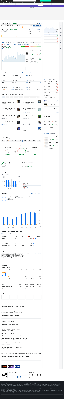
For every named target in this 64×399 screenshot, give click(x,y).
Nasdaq (45, 40)
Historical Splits (19, 42)
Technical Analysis (6, 138)
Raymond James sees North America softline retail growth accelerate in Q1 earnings (29, 129)
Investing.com (24, 112)
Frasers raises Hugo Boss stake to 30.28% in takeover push (7, 122)
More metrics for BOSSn (37, 72)
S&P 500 (45, 38)
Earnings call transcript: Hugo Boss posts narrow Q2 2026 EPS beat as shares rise (7, 102)
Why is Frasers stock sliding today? (8, 127)
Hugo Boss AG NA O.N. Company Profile (12, 251)
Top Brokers (46, 95)
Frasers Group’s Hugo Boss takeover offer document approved (29, 122)
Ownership (9, 42)
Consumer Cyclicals (38, 255)
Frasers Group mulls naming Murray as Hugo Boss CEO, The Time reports (8, 109)
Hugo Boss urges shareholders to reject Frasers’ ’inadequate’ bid (29, 102)
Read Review (58, 101)
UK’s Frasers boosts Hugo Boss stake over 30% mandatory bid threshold (8, 116)
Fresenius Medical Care (13, 295)
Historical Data (14, 42)
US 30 (45, 34)
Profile (6, 42)
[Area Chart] (4, 44)
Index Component (25, 42)
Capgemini (36, 295)
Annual (2, 208)
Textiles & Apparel (38, 253)
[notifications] (60, 0)
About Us (56, 372)
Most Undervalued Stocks (48, 131)
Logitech (3, 295)
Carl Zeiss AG (28, 295)
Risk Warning (61, 396)
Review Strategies (27, 36)
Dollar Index (45, 43)
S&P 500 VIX (46, 41)
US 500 (45, 35)
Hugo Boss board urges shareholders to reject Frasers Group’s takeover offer (29, 109)
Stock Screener (36, 2)
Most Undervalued (46, 133)
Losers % (54, 79)
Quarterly (6, 208)
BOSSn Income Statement (8, 206)
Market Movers (47, 77)
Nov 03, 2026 (26, 85)
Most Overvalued (52, 133)
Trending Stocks (47, 116)
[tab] (3, 141)
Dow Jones (45, 37)
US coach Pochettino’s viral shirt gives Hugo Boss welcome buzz (29, 116)
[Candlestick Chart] (2, 44)
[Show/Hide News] (22, 44)
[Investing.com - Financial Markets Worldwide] (5, 1)
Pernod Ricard (20, 295)
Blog (44, 372)
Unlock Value (38, 29)
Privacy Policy (56, 396)
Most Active (45, 79)
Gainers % (49, 79)
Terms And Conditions (49, 396)
